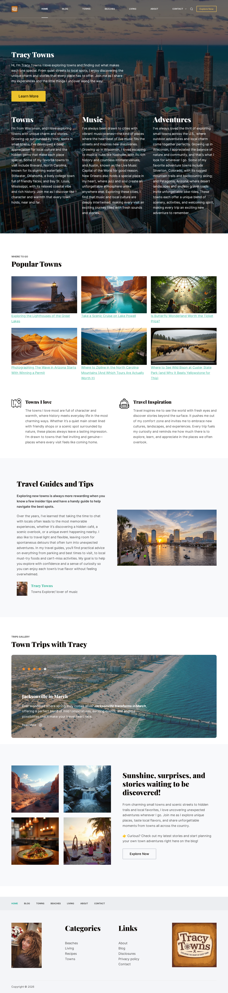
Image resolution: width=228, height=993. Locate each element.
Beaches (110, 8)
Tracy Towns (42, 585)
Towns (86, 8)
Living (132, 8)
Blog (65, 8)
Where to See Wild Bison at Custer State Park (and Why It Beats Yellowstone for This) (181, 373)
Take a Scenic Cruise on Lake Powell (108, 316)
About (154, 8)
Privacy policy (128, 959)
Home (45, 8)
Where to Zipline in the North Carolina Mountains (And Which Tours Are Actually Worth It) (112, 373)
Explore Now (207, 8)
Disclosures (127, 953)
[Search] (191, 9)
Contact (177, 8)
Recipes (71, 953)
